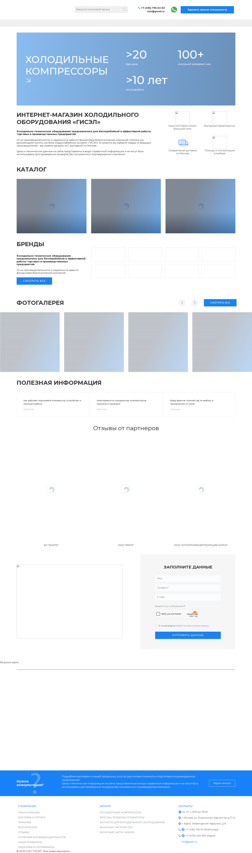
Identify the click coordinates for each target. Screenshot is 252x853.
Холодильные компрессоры (120, 812)
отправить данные (188, 635)
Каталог (105, 806)
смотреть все (220, 302)
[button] (182, 302)
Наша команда (29, 812)
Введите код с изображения (170, 606)
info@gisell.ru (156, 11)
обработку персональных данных (192, 626)
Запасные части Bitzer (116, 827)
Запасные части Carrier (117, 832)
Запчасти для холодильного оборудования (132, 822)
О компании (27, 806)
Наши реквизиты (30, 842)
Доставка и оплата (31, 817)
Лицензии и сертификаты (36, 847)
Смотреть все (34, 281)
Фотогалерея (27, 827)
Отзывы (23, 832)
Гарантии (24, 822)
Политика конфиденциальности (42, 837)
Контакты (185, 806)
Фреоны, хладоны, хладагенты (122, 817)
